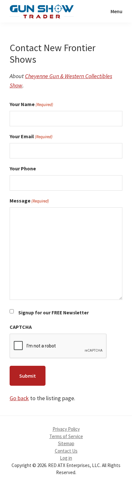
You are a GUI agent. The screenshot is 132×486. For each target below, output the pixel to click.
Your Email (31, 136)
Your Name (31, 104)
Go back (19, 398)
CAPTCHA (21, 327)
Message (29, 200)
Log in (66, 458)
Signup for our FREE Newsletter (53, 313)
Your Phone (23, 168)
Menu (116, 11)
